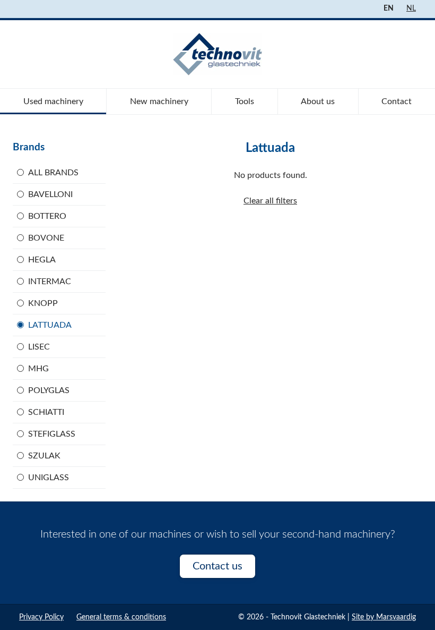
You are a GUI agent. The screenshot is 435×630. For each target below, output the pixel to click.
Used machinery (53, 101)
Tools (244, 101)
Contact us (217, 566)
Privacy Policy (41, 617)
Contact (396, 101)
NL (411, 8)
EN (389, 8)
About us (318, 101)
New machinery (159, 101)
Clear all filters (270, 201)
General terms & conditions (121, 617)
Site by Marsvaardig (384, 617)
